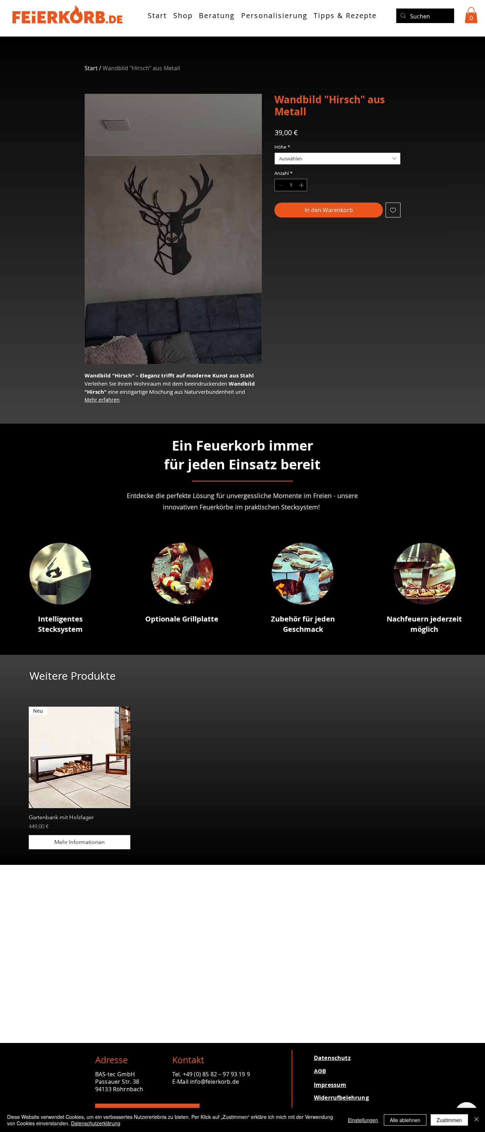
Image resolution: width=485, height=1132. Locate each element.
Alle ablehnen (405, 1119)
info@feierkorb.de (214, 1082)
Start (91, 68)
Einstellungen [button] (363, 1119)
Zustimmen (449, 1119)
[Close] (476, 1120)
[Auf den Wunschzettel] (393, 210)
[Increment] (302, 185)
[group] (242, 778)
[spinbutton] (291, 185)
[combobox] (337, 159)
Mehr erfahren (102, 399)
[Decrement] (280, 185)
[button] (471, 15)
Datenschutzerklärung (95, 1123)
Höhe (282, 147)
